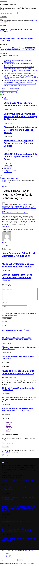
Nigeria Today (8, 165)
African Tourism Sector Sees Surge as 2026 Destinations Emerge (17, 277)
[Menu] (1, 175)
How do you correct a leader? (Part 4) (15, 330)
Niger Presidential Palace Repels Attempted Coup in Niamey (19, 254)
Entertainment (8, 167)
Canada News (8, 172)
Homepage (7, 97)
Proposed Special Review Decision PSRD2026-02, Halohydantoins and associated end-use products (17, 49)
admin (9, 204)
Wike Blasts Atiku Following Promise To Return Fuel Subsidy (20, 104)
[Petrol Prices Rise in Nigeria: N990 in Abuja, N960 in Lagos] (19, 209)
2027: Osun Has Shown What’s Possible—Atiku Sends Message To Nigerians (20, 116)
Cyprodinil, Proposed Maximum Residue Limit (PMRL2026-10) (18, 372)
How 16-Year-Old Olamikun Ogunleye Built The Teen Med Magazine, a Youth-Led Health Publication (20, 81)
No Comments (24, 204)
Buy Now (9, 557)
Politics (6, 99)
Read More (5, 226)
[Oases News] (9, 92)
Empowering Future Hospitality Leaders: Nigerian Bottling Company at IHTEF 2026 (17, 338)
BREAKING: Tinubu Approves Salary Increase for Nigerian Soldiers (18, 143)
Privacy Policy (6, 452)
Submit (21, 560)
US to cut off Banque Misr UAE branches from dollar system (18, 265)
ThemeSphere (28, 550)
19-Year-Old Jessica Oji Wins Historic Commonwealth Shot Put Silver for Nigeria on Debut (20, 84)
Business (4, 186)
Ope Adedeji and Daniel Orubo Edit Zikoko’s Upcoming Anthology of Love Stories (17, 409)
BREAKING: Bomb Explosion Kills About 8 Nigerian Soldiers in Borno (20, 157)
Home (4, 180)
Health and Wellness (10, 170)
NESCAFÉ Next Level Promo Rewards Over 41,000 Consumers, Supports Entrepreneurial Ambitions (20, 74)
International (7, 168)
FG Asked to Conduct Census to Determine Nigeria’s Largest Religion (20, 130)
